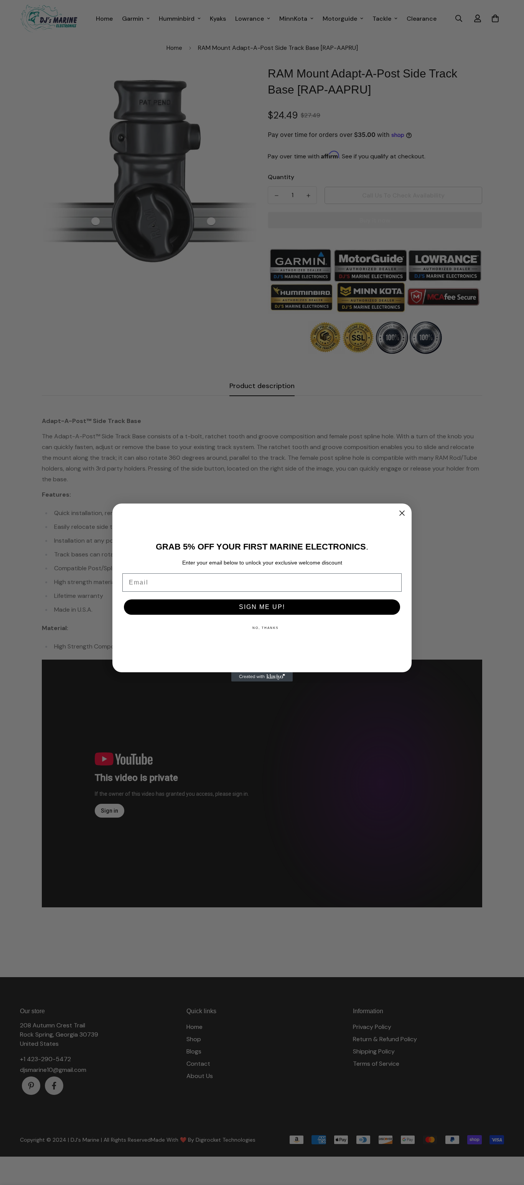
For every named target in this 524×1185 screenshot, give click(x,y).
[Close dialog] (402, 513)
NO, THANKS (265, 628)
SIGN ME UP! (262, 607)
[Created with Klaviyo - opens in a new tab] (262, 676)
